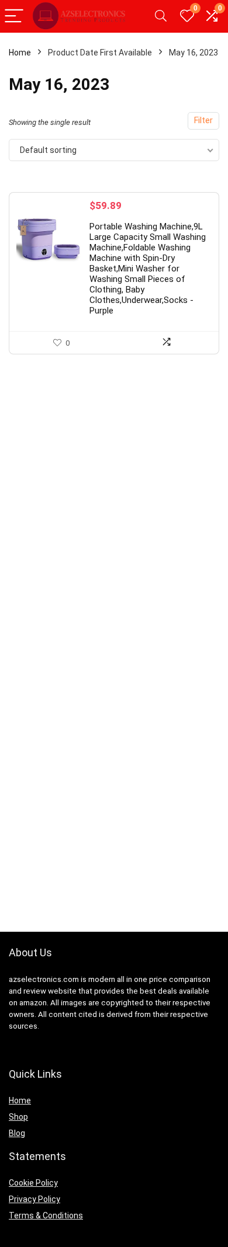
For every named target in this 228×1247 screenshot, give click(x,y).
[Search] (161, 16)
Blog (17, 1133)
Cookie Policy (33, 1182)
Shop (18, 1116)
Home (20, 52)
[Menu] (14, 16)
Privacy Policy (34, 1199)
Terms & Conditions (46, 1215)
